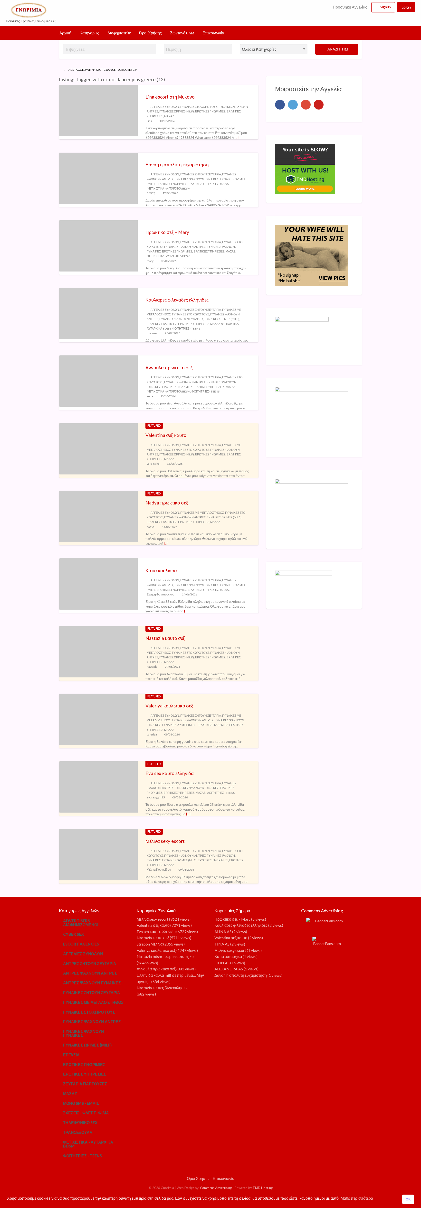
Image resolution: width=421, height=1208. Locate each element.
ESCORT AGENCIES (81, 944)
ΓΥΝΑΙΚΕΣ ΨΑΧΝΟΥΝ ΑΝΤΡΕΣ (185, 247)
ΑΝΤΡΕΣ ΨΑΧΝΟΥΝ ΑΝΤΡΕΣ (90, 973)
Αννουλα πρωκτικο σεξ (169, 367)
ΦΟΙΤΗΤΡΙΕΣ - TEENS (186, 328)
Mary (150, 261)
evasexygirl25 (156, 797)
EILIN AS (222, 962)
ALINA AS (222, 931)
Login (406, 7)
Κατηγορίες (89, 33)
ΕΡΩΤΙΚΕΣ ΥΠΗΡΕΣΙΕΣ (203, 184)
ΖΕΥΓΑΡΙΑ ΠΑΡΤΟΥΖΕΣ (85, 1083)
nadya (150, 527)
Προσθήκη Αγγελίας (349, 7)
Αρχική (65, 33)
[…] (237, 137)
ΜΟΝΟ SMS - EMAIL (81, 1103)
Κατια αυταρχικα (228, 956)
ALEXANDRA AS (228, 968)
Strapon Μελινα (150, 944)
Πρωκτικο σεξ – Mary (167, 232)
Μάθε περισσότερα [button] (357, 1198)
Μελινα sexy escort (165, 841)
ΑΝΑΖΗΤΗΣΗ (338, 49)
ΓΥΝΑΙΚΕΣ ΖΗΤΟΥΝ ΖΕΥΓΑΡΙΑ (200, 174)
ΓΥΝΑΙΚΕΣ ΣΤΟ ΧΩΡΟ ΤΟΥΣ (198, 107)
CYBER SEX (73, 934)
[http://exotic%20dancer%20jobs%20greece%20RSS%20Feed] (167, 79)
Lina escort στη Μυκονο (170, 97)
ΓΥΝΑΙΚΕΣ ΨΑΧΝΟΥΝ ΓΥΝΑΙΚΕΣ (197, 179)
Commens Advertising (216, 1188)
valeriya (152, 734)
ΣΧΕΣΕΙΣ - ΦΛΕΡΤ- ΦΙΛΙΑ (86, 1112)
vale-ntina (153, 463)
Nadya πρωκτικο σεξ (166, 502)
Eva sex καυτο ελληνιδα (169, 773)
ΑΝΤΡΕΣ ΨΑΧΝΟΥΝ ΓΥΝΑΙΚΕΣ (92, 982)
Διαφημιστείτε (119, 33)
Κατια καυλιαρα (161, 570)
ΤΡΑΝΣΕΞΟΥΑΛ (77, 1132)
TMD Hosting (263, 1188)
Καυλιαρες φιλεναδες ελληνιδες (177, 299)
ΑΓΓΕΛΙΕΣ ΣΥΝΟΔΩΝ (165, 107)
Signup (385, 7)
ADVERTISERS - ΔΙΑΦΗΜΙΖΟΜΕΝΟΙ (80, 922)
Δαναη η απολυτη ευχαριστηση (177, 164)
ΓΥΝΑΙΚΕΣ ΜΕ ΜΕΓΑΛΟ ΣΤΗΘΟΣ (202, 512)
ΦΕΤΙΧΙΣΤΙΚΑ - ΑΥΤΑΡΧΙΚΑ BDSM (168, 188)
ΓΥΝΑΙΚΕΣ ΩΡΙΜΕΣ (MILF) (176, 111)
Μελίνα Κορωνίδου (159, 869)
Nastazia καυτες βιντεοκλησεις (162, 987)
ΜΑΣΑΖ (169, 116)
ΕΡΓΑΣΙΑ (71, 1054)
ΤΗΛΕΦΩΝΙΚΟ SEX (80, 1122)
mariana (152, 333)
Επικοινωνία (213, 33)
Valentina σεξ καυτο (165, 435)
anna (150, 396)
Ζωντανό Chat (182, 33)
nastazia (152, 666)
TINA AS (222, 944)
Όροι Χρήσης (150, 33)
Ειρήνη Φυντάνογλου (160, 594)
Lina (149, 121)
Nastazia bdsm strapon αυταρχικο (165, 956)
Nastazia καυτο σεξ (165, 638)
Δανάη (151, 193)
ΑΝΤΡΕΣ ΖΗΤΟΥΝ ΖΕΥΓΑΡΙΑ (89, 963)
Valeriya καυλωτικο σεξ (169, 705)
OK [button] (408, 1199)
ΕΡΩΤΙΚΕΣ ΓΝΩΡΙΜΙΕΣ (210, 111)
